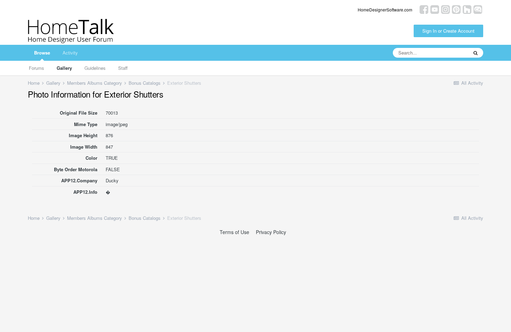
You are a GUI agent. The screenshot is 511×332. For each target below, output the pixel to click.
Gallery (64, 68)
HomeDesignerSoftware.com (385, 10)
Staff (123, 68)
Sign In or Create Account (448, 30)
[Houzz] (467, 9)
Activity (70, 52)
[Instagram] (445, 9)
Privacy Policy (271, 232)
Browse (42, 52)
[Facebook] (424, 9)
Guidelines (95, 68)
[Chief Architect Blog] (477, 9)
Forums (36, 68)
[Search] (475, 53)
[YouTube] (434, 9)
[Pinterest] (456, 9)
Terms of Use (234, 232)
